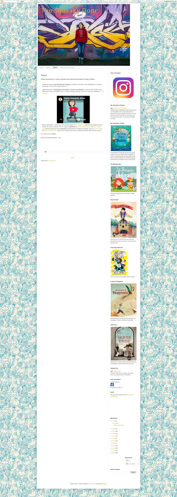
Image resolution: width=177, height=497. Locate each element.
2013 (114, 445)
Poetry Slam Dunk (119, 425)
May (115, 423)
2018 (114, 433)
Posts (129, 460)
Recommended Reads (84, 127)
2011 (114, 450)
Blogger (104, 483)
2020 (114, 429)
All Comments (131, 464)
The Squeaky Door (69, 10)
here (67, 86)
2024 (114, 421)
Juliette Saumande (115, 382)
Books (48, 67)
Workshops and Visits (67, 67)
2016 (114, 438)
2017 (114, 436)
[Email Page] (45, 151)
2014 (114, 443)
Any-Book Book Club (50, 130)
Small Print (97, 128)
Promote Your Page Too (116, 387)
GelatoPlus (92, 483)
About (55, 67)
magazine (79, 125)
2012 (114, 448)
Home (41, 67)
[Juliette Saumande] (112, 386)
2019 (114, 431)
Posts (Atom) (52, 160)
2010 (114, 453)
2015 (114, 441)
